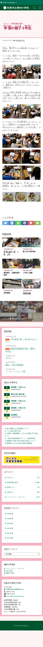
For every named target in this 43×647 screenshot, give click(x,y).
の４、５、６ (11, 253)
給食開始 (14, 415)
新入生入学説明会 (29, 251)
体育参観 (7, 293)
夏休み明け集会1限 (18, 394)
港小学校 (9, 571)
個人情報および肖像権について (18, 428)
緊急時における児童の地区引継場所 (19, 443)
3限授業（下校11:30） (19, 387)
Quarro (26, 625)
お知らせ (23, 492)
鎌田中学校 (10, 573)
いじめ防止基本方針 (14, 431)
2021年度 (10, 538)
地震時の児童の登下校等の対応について (21, 441)
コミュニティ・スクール (23, 497)
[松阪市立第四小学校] (15, 7)
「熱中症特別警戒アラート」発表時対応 (21, 438)
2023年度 (10, 528)
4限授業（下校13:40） (19, 408)
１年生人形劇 (27, 273)
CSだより (23, 477)
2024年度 (10, 523)
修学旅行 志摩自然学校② (12, 274)
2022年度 (10, 533)
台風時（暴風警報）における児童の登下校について (21, 434)
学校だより (23, 487)
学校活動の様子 (17, 23)
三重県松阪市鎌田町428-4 (15, 589)
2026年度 (10, 514)
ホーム (6, 23)
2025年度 (10, 519)
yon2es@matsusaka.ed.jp (15, 596)
